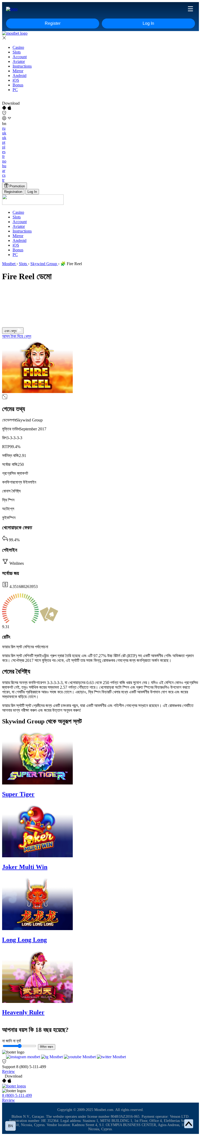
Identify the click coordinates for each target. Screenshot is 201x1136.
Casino (18, 47)
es (3, 152)
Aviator (19, 61)
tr (3, 180)
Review (8, 1071)
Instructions (22, 66)
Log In (148, 23)
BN (10, 1126)
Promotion (16, 186)
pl (3, 147)
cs (3, 175)
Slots (17, 52)
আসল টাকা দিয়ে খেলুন (16, 336)
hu (4, 166)
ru (3, 128)
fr (3, 156)
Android (19, 75)
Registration (13, 192)
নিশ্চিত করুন (46, 1047)
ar (3, 170)
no (4, 161)
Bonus (18, 85)
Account (20, 57)
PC (15, 89)
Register (52, 23)
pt (3, 142)
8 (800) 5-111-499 (31, 1066)
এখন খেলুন (11, 331)
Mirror (18, 71)
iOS (16, 80)
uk (4, 133)
